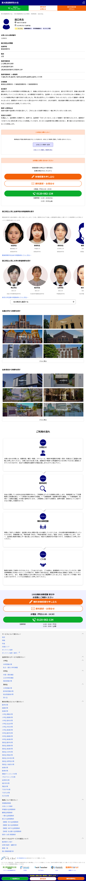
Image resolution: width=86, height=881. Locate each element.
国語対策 (5, 708)
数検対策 (5, 771)
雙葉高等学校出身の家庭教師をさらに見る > (16, 255)
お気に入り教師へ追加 (43, 144)
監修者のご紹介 (7, 842)
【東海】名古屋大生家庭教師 (11, 831)
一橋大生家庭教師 (8, 816)
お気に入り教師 (7, 806)
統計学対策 (5, 783)
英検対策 (5, 767)
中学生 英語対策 (7, 739)
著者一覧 (5, 848)
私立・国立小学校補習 (10, 667)
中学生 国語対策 (7, 736)
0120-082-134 (44, 193)
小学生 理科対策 (7, 720)
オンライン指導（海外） (10, 653)
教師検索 (33, 14)
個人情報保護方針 (8, 851)
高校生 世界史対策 (8, 761)
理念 (3, 637)
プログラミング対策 (8, 777)
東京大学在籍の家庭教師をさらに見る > (15, 297)
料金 (3, 643)
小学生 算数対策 (7, 714)
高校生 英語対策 (7, 749)
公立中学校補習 (8, 678)
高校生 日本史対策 (8, 758)
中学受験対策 (7, 664)
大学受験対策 (7, 688)
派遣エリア (5, 647)
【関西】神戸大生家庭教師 (11, 828)
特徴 (3, 640)
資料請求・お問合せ (44, 183)
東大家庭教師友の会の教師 (21, 14)
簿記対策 (5, 786)
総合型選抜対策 (8, 694)
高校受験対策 (7, 681)
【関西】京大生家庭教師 (10, 822)
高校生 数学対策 (7, 742)
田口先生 (40, 14)
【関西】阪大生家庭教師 (10, 825)
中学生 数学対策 (7, 733)
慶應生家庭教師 (7, 812)
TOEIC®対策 (6, 789)
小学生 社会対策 (7, 724)
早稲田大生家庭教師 (8, 809)
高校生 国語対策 (7, 746)
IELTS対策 (5, 796)
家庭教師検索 (6, 803)
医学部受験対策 (8, 691)
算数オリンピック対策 (9, 774)
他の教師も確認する (20, 302)
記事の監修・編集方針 (9, 845)
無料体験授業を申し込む (45, 601)
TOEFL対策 (6, 793)
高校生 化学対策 (7, 752)
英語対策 (5, 711)
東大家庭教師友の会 (10, 2)
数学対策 (5, 705)
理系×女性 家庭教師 (9, 834)
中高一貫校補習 (8, 675)
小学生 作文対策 (7, 727)
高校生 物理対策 (7, 755)
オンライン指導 (7, 650)
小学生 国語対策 (7, 717)
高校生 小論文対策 (8, 764)
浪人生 (5, 697)
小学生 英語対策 (7, 730)
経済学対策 (5, 780)
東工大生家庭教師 (8, 819)
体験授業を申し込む (44, 176)
